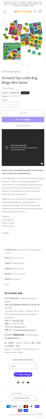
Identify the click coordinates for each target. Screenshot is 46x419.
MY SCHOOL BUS (19, 414)
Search (7, 284)
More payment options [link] (23, 125)
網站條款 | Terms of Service (15, 274)
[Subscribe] (34, 366)
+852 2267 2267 (18, 320)
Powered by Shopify (30, 414)
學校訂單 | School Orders (14, 258)
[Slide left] (17, 65)
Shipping (4, 96)
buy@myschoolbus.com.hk (25, 330)
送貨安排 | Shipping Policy (15, 263)
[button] (4, 11)
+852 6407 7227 (19, 327)
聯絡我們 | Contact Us (13, 279)
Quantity (5, 100)
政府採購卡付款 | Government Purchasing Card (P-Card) (23, 251)
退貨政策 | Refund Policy (14, 269)
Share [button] (6, 233)
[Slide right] (28, 65)
